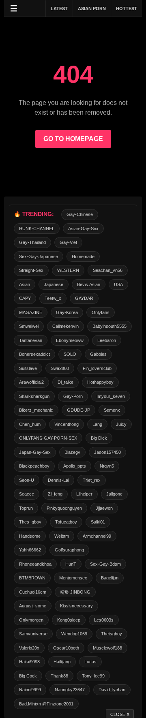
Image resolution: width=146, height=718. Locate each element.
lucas (90, 661)
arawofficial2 (31, 382)
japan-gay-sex (35, 452)
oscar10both (66, 647)
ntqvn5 (107, 466)
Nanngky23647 (70, 689)
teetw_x (53, 298)
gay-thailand (32, 242)
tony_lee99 (93, 675)
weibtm (61, 536)
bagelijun (109, 577)
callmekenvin (65, 326)
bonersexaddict (34, 354)
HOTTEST (126, 8)
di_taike (65, 382)
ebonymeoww (70, 340)
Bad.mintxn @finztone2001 (46, 703)
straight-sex (31, 270)
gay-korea (67, 312)
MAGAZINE (30, 312)
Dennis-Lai (58, 480)
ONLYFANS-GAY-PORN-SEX (48, 438)
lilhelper (84, 493)
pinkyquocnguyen (64, 508)
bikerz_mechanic (36, 410)
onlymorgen (31, 620)
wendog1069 (74, 633)
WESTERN (68, 270)
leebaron (106, 340)
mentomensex (73, 577)
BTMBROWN (32, 577)
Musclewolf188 (107, 647)
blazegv (72, 452)
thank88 (59, 675)
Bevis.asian (88, 284)
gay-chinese (80, 214)
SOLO (70, 354)
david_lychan (112, 689)
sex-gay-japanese (38, 256)
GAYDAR (84, 298)
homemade (83, 256)
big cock (28, 675)
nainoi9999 (30, 689)
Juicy (121, 424)
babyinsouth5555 (109, 326)
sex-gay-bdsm (105, 564)
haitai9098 (29, 661)
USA (118, 284)
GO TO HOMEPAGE (73, 138)
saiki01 (98, 521)
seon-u (26, 480)
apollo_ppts (74, 466)
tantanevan (30, 340)
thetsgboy (111, 633)
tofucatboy (66, 521)
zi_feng (55, 493)
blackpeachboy (34, 466)
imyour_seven (111, 396)
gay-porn (73, 396)
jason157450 (107, 452)
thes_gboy (30, 521)
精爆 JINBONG (75, 592)
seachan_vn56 (107, 270)
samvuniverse (33, 633)
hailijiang (62, 661)
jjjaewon (104, 508)
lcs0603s (104, 620)
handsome (30, 536)
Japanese (53, 284)
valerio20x (29, 647)
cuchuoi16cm (32, 592)
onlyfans (101, 312)
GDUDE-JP (78, 410)
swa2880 (60, 368)
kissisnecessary (76, 605)
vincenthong (66, 424)
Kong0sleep (68, 620)
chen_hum (30, 424)
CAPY (25, 298)
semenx (112, 410)
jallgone (114, 493)
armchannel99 (97, 536)
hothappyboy (100, 382)
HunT (70, 564)
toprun (26, 508)
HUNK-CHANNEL (36, 228)
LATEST (59, 8)
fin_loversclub (97, 368)
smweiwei (29, 326)
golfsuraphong (69, 549)
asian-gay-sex (83, 228)
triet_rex (92, 480)
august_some (32, 605)
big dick (99, 438)
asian (24, 284)
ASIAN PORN (92, 8)
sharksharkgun (34, 396)
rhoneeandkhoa (35, 564)
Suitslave (28, 368)
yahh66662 (30, 549)
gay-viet (68, 242)
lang (97, 424)
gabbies (98, 354)
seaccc (26, 493)
